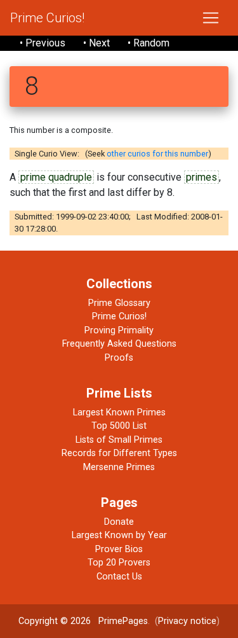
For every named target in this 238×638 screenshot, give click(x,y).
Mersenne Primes (119, 467)
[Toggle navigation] (211, 18)
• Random (148, 43)
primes (201, 177)
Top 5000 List (119, 425)
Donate (119, 522)
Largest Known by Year (119, 535)
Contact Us (119, 576)
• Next (96, 43)
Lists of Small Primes (119, 439)
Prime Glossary (119, 303)
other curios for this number (157, 153)
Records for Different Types (119, 453)
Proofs (119, 357)
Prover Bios (119, 549)
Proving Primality (119, 330)
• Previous (42, 43)
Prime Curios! (47, 17)
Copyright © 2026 (54, 621)
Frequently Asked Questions (119, 343)
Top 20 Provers (119, 562)
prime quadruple (56, 177)
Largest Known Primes (119, 412)
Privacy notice (187, 621)
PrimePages (123, 621)
